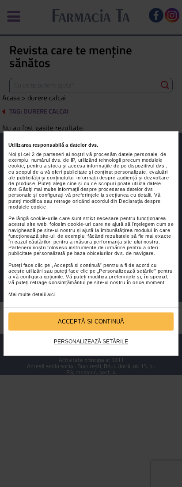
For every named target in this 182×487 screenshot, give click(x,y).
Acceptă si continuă (91, 321)
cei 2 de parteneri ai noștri (54, 154)
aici (51, 294)
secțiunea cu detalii (128, 195)
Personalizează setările (91, 342)
